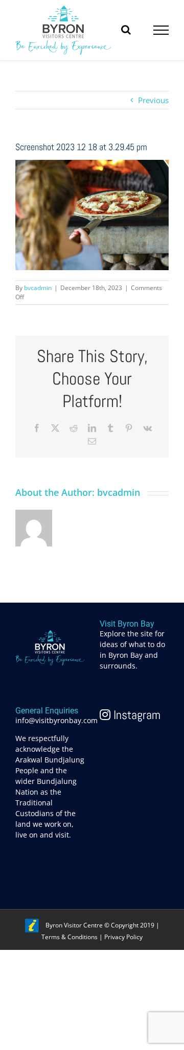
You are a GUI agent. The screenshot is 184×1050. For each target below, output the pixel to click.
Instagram (135, 715)
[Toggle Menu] (161, 30)
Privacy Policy (123, 937)
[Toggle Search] (126, 30)
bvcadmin (38, 287)
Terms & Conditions (69, 937)
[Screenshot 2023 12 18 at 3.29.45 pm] (92, 165)
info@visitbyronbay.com (56, 720)
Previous (153, 100)
